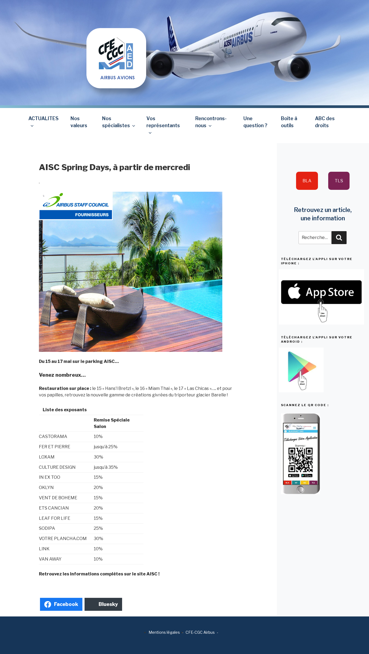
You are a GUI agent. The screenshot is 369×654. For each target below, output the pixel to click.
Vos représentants (163, 122)
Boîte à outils (289, 122)
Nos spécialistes (116, 122)
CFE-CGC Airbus (200, 632)
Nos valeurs (79, 122)
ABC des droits (325, 122)
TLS (339, 180)
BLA (307, 180)
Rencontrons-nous (211, 122)
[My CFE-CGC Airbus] (116, 43)
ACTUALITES (43, 118)
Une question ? (255, 122)
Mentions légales (164, 632)
